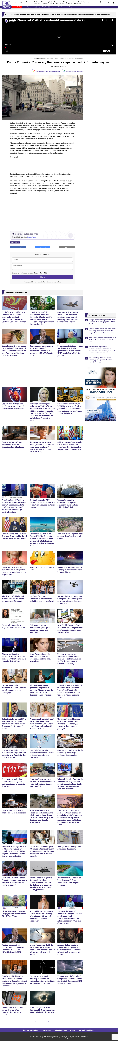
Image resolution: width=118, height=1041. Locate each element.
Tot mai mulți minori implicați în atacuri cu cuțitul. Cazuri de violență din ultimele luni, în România (42, 980)
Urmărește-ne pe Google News (75, 71)
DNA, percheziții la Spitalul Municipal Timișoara (69, 847)
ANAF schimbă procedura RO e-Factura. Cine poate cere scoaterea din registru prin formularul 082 (70, 628)
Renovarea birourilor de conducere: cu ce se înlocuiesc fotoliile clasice (13, 444)
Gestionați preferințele (60, 1030)
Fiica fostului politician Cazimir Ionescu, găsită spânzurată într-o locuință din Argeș (13, 782)
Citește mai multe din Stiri (42, 1022)
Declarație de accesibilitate (85, 1030)
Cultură (45, 4)
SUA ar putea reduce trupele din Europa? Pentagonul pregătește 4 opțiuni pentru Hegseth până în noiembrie (69, 445)
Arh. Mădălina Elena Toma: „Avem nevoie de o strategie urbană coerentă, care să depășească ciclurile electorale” (42, 916)
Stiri (41, 58)
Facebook (19, 247)
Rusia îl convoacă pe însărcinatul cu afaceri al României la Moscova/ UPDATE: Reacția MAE (13, 948)
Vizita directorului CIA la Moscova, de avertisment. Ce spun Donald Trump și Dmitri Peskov (42, 503)
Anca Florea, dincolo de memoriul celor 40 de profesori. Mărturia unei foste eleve (48, 7)
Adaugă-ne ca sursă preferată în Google (48, 71)
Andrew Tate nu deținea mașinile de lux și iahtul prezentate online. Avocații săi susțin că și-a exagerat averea (69, 950)
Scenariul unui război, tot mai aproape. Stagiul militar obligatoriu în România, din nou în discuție (14, 754)
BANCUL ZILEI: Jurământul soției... (42, 568)
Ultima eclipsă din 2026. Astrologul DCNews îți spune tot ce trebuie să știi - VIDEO (42, 1009)
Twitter (44, 247)
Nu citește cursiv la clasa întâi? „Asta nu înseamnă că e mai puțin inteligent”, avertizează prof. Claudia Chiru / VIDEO (42, 447)
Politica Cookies (46, 1030)
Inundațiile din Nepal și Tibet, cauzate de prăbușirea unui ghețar (70, 536)
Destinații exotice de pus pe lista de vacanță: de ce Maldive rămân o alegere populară (69, 881)
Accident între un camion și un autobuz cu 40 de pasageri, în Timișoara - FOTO (14, 1011)
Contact (72, 1030)
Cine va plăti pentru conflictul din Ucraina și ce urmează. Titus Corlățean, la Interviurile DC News (14, 657)
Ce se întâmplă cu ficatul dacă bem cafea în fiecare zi (14, 811)
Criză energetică (46, 2)
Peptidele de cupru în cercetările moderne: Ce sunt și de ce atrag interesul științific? (42, 754)
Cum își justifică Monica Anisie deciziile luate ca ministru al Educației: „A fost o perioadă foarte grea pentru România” (14, 981)
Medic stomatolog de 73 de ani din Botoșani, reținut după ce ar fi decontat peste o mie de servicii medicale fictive (42, 950)
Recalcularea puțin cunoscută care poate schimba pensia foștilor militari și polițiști (67, 503)
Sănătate (37, 4)
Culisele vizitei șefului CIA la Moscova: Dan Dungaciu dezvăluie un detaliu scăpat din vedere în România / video (14, 724)
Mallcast (69, 4)
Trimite (42, 277)
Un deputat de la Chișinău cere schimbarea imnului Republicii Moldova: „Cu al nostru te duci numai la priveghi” (68, 724)
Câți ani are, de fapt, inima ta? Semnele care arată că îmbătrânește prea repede (13, 406)
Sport (52, 4)
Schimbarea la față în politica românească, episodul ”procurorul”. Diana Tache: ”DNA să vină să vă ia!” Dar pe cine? (70, 351)
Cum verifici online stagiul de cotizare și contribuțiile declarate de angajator (70, 752)
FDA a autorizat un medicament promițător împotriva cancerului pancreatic (40, 628)
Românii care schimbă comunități (89, 2)
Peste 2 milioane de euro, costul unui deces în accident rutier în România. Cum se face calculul (42, 782)
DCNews (7, 5)
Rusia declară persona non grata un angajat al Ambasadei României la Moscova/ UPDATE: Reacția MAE (41, 351)
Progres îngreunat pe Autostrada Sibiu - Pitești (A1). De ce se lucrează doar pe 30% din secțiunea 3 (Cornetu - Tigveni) (69, 659)
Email (68, 247)
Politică (29, 2)
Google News (31, 237)
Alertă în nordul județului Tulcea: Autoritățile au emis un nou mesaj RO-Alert (13, 598)
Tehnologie (60, 4)
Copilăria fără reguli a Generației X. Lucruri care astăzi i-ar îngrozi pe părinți (42, 598)
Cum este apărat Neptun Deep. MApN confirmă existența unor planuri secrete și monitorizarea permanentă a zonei (67, 317)
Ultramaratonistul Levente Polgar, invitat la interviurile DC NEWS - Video (14, 913)
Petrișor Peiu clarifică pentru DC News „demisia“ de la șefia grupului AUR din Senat (102, 322)
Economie (57, 2)
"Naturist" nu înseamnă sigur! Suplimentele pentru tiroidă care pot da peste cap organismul (14, 571)
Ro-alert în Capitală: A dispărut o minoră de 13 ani (13, 626)
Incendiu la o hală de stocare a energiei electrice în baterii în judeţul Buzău (69, 569)
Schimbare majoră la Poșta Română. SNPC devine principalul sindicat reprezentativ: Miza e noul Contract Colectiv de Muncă (14, 317)
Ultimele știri (19, 2)
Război (36, 2)
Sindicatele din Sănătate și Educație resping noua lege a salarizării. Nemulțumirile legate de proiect (14, 881)
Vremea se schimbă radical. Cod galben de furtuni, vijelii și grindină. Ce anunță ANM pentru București (69, 980)
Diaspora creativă (69, 2)
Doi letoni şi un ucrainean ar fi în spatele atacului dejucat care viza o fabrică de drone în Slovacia (69, 600)
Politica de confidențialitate (30, 1030)
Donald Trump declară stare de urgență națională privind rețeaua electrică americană (14, 536)
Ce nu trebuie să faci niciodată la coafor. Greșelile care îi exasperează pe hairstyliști (14, 689)
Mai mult (78, 4)
